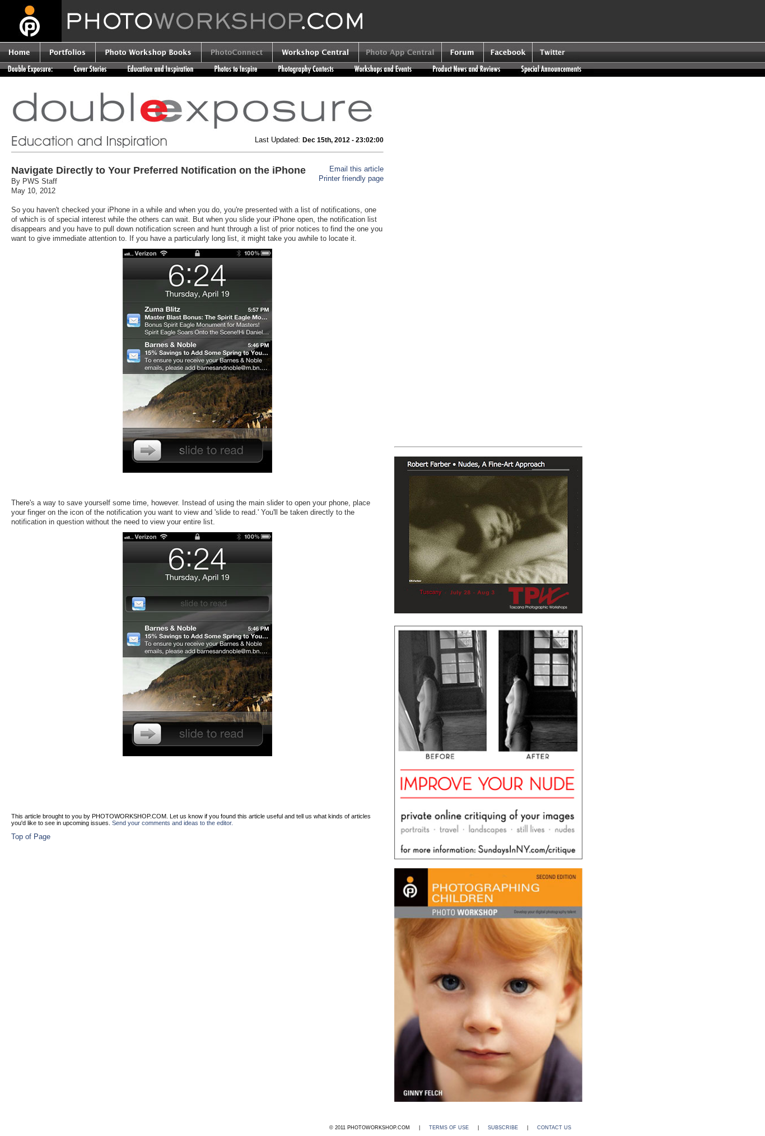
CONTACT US (554, 1127)
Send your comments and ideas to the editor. (172, 823)
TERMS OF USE (449, 1127)
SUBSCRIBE (503, 1127)
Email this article (356, 169)
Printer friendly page (351, 178)
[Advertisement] (488, 175)
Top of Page (30, 836)
